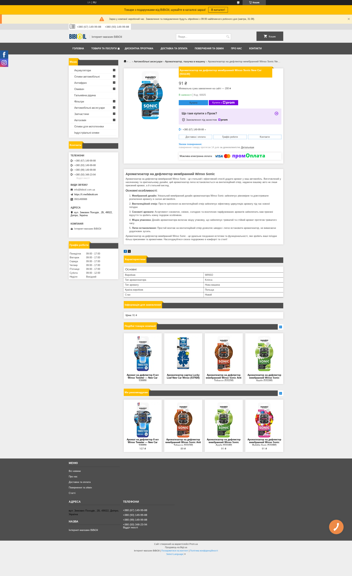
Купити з (217, 102)
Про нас (236, 48)
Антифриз (80, 82)
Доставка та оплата (174, 48)
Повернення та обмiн (209, 48)
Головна (78, 48)
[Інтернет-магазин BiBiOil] (78, 37)
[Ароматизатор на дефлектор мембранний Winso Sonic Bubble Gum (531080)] (264, 419)
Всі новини (75, 471)
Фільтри (79, 101)
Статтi (72, 493)
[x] (129, 252)
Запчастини (81, 113)
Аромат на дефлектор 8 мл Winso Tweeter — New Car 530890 (143, 378)
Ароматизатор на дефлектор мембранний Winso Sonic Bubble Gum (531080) (264, 442)
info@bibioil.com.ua (84, 189)
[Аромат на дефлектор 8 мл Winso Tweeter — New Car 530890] (143, 353)
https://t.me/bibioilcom (86, 194)
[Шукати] (228, 37)
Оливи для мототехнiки (89, 126)
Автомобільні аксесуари (148, 61)
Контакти (255, 48)
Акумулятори (82, 70)
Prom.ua (193, 544)
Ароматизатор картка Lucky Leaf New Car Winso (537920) (183, 376)
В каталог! (218, 9)
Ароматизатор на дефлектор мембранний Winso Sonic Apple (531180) (264, 378)
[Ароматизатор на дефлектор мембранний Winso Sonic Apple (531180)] (264, 353)
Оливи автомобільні (87, 76)
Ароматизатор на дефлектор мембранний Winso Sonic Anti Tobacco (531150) (223, 378)
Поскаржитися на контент (174, 550)
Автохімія (80, 120)
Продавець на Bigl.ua (176, 547)
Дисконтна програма (139, 48)
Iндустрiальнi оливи (86, 132)
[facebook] (125, 252)
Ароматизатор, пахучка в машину (185, 61)
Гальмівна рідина (85, 95)
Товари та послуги (104, 48)
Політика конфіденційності (204, 550)
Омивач (79, 89)
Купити (193, 102)
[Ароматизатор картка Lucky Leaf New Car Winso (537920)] (183, 353)
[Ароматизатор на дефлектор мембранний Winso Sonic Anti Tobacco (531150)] (224, 353)
